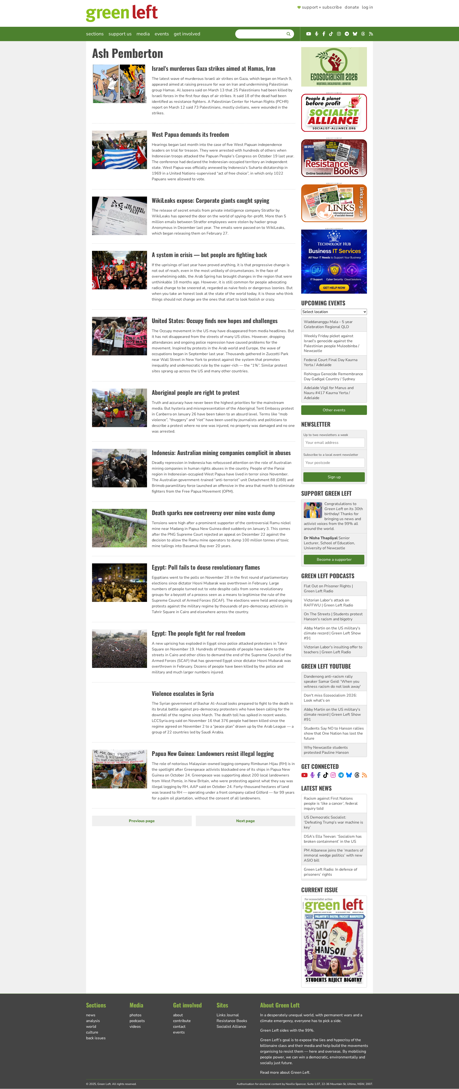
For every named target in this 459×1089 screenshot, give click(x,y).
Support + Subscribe (322, 7)
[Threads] (357, 775)
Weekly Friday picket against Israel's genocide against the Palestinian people (328, 341)
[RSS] (364, 775)
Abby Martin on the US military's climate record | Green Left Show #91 (332, 633)
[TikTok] (325, 775)
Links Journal (228, 1015)
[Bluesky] (349, 775)
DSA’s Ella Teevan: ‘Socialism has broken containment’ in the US (333, 820)
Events (162, 34)
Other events (334, 410)
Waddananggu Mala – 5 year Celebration (328, 324)
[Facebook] (319, 775)
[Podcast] (312, 775)
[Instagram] (333, 775)
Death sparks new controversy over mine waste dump (213, 512)
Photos (136, 1015)
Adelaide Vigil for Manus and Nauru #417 (329, 390)
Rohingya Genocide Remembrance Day (333, 376)
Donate (352, 7)
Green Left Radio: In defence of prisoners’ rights (330, 853)
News (90, 1015)
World (91, 1026)
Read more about (284, 1072)
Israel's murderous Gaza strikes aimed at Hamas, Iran (213, 68)
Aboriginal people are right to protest (196, 392)
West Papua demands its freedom (190, 134)
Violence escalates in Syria (183, 693)
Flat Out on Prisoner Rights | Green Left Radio (328, 588)
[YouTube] (304, 775)
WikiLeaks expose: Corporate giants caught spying (210, 200)
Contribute (182, 1020)
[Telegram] (341, 775)
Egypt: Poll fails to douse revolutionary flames (206, 567)
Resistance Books (232, 1020)
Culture (92, 1032)
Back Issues (96, 1038)
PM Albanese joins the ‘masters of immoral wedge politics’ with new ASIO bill (333, 836)
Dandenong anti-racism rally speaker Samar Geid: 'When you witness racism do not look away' (332, 681)
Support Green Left (326, 493)
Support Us (120, 34)
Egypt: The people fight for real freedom (198, 633)
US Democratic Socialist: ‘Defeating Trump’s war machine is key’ (333, 803)
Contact (179, 1026)
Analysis (93, 1020)
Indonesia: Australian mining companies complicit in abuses (221, 452)
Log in (367, 7)
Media (143, 34)
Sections (95, 34)
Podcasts (137, 1020)
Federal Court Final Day (324, 360)
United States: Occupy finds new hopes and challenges (215, 320)
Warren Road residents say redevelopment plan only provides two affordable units (333, 869)
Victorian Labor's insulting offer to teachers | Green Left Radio (333, 649)
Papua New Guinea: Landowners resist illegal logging (213, 753)
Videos (135, 1026)
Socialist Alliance (231, 1026)
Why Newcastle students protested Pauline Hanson (326, 750)
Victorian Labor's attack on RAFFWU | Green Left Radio (328, 603)
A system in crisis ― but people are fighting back (209, 254)
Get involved (187, 34)
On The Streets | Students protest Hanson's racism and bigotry (333, 616)
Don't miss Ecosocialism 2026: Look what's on (330, 698)
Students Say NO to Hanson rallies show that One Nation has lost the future (334, 733)
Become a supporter (334, 559)
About (178, 1015)
